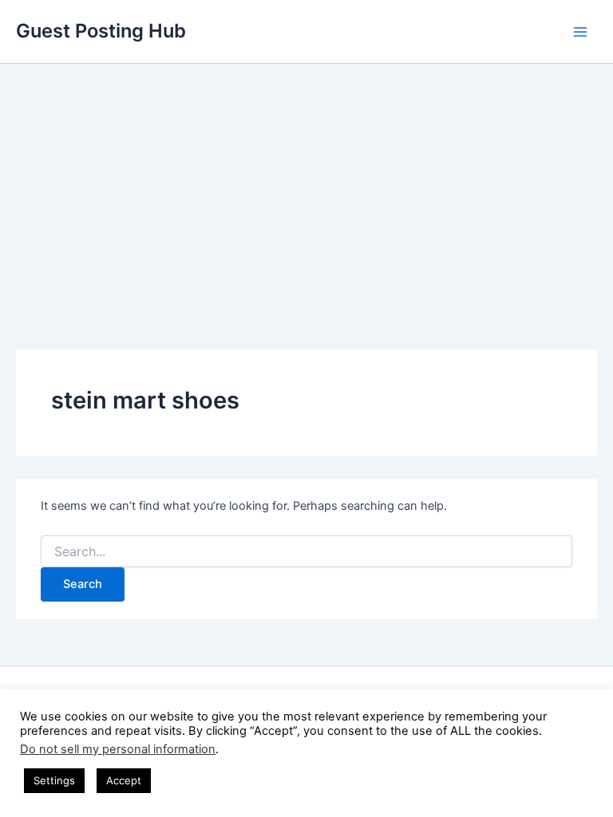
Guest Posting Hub (101, 30)
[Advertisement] (306, 183)
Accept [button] (123, 780)
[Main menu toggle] (580, 32)
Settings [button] (54, 780)
